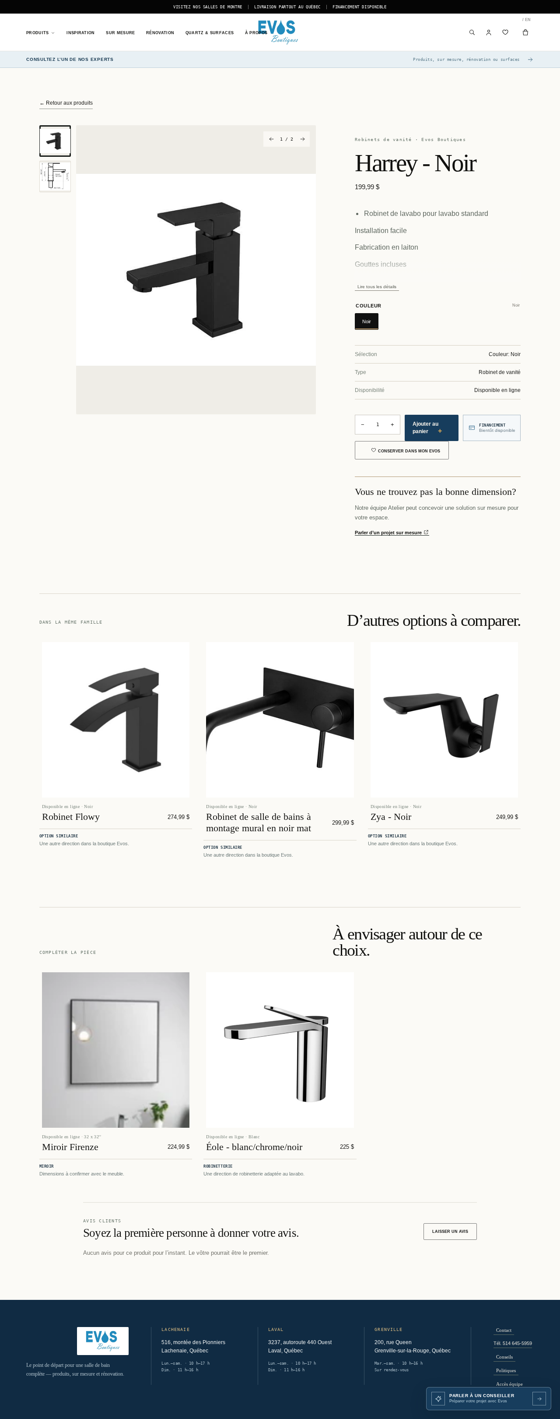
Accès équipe (509, 1384)
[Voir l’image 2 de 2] (55, 176)
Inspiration (80, 33)
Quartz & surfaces (210, 33)
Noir (366, 321)
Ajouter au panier (427, 427)
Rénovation (160, 33)
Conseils (504, 1356)
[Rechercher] (472, 32)
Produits (37, 33)
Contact (503, 1330)
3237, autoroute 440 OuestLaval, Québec (300, 1346)
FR (523, 20)
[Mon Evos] (488, 32)
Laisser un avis (450, 1231)
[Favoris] (505, 32)
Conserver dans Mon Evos (409, 451)
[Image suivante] (302, 139)
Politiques (506, 1370)
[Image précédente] (271, 139)
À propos (256, 33)
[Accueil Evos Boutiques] (280, 32)
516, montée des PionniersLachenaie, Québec (193, 1346)
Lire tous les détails (376, 286)
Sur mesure (120, 33)
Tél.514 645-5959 (513, 1343)
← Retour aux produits (66, 103)
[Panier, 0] (525, 32)
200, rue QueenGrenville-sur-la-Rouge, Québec (412, 1346)
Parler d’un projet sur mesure (389, 532)
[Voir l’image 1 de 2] (55, 141)
